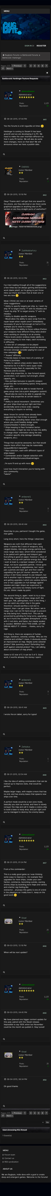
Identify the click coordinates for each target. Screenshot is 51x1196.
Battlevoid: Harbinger (11, 58)
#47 (44, 863)
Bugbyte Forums (12, 55)
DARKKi (25, 166)
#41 (44, 119)
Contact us (9, 1158)
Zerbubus (26, 746)
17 (3, 68)
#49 (44, 1013)
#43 (44, 279)
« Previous (17, 66)
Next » (9, 68)
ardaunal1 (26, 496)
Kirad (24, 917)
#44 (44, 525)
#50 (44, 1080)
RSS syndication (11, 1162)
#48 (44, 946)
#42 (44, 195)
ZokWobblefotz (29, 250)
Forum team (9, 1155)
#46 (44, 775)
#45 (44, 708)
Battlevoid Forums (30, 55)
